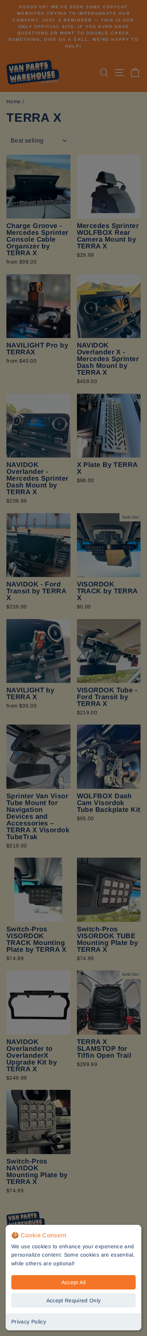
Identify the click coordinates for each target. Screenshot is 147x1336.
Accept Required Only (73, 1300)
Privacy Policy (28, 1322)
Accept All (73, 1282)
